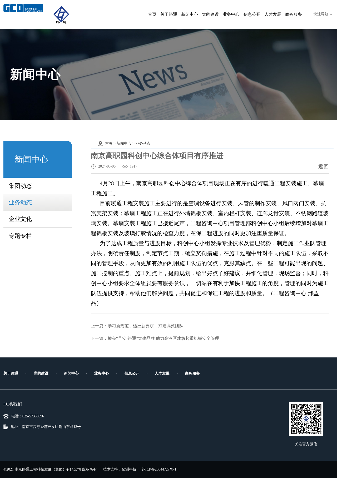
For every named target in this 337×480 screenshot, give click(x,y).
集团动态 (20, 186)
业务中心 (231, 14)
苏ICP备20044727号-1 (159, 469)
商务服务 (293, 14)
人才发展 (272, 14)
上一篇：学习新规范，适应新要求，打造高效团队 (137, 326)
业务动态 (20, 202)
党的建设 (210, 14)
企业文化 (20, 219)
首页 (152, 14)
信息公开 (252, 14)
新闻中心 (189, 14)
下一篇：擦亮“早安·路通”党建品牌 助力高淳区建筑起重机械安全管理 (155, 338)
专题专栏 (20, 236)
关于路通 (168, 14)
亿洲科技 (129, 469)
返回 (323, 166)
